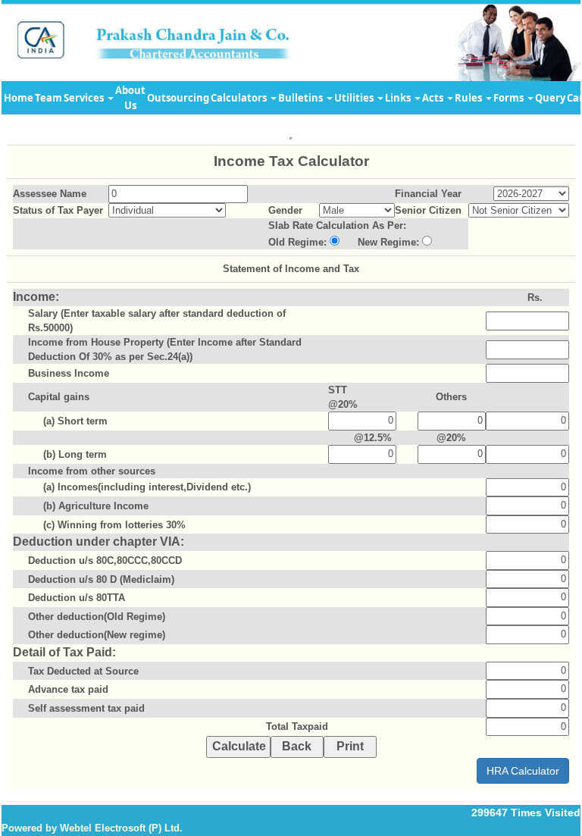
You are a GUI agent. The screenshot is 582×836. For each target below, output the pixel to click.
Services (85, 98)
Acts (434, 98)
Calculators (240, 98)
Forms (509, 98)
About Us (130, 97)
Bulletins (301, 98)
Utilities (355, 98)
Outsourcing (178, 98)
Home (18, 98)
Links (399, 98)
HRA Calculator (523, 771)
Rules (469, 98)
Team (48, 98)
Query (550, 98)
